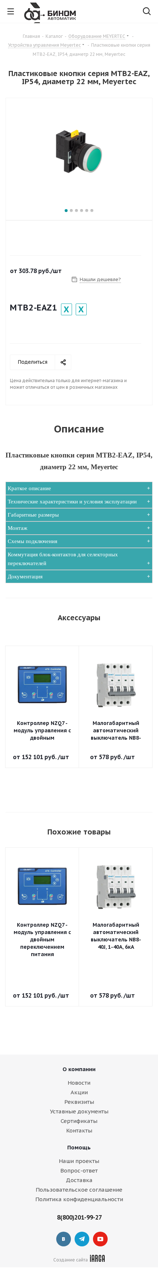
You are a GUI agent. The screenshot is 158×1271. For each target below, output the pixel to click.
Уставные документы (79, 1111)
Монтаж (17, 528)
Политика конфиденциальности (79, 1199)
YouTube (100, 1239)
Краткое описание (29, 488)
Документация (25, 576)
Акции (79, 1092)
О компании (79, 1069)
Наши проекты (79, 1160)
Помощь (79, 1147)
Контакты (79, 1130)
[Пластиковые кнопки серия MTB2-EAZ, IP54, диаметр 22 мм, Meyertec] (79, 151)
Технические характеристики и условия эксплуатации (72, 502)
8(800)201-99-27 (79, 1217)
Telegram (82, 1239)
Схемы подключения (32, 541)
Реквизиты (79, 1101)
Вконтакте (63, 1239)
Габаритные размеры (33, 515)
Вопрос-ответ (79, 1170)
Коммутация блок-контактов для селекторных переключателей (63, 559)
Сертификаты (79, 1120)
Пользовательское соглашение (79, 1189)
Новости (79, 1082)
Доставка (79, 1180)
